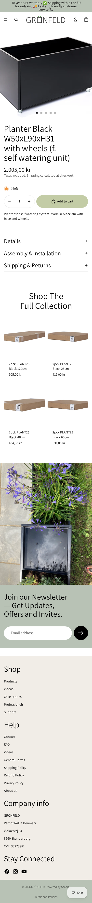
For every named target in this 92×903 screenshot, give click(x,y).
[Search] (16, 19)
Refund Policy (14, 775)
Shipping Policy (15, 767)
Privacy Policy (13, 783)
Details (12, 241)
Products (10, 681)
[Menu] (5, 19)
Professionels (14, 704)
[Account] (75, 19)
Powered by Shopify (58, 887)
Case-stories (13, 696)
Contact (9, 737)
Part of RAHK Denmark (20, 823)
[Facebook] (7, 871)
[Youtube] (24, 871)
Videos (8, 689)
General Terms (14, 760)
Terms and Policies (46, 897)
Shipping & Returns (27, 265)
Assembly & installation (32, 253)
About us (10, 791)
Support (10, 712)
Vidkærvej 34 (13, 831)
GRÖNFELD (12, 815)
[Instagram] (15, 871)
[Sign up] (81, 633)
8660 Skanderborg (17, 838)
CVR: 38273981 (14, 846)
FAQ (7, 744)
